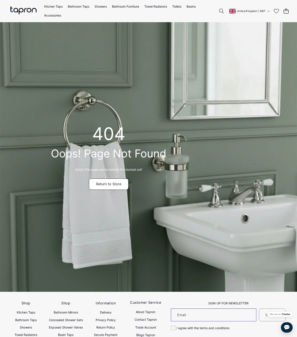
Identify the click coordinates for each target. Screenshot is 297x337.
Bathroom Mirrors (66, 312)
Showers (26, 327)
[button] (286, 11)
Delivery (106, 312)
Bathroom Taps (26, 320)
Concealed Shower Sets (66, 320)
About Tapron (145, 312)
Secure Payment (105, 335)
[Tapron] (23, 11)
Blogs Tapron (145, 335)
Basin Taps (65, 335)
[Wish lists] (276, 11)
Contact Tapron (146, 319)
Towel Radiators (26, 335)
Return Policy (105, 327)
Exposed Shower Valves (66, 327)
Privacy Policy (106, 320)
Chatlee (286, 314)
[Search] (222, 11)
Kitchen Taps (26, 312)
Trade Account (145, 327)
